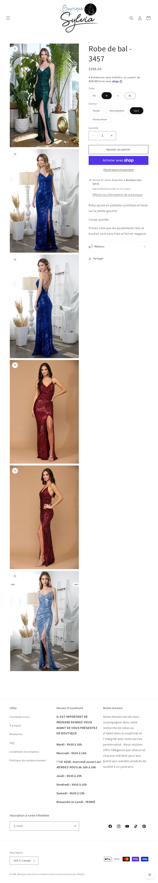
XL (130, 95)
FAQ (12, 743)
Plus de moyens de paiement (118, 169)
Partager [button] (98, 258)
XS (96, 96)
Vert (136, 110)
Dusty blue (102, 120)
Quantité (93, 128)
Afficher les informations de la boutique (117, 194)
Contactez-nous (19, 717)
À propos (15, 725)
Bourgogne (119, 111)
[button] (8, 18)
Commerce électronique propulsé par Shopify (61, 874)
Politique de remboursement (28, 760)
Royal (98, 111)
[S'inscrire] (74, 826)
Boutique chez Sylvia (28, 874)
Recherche (16, 734)
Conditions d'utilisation (24, 751)
